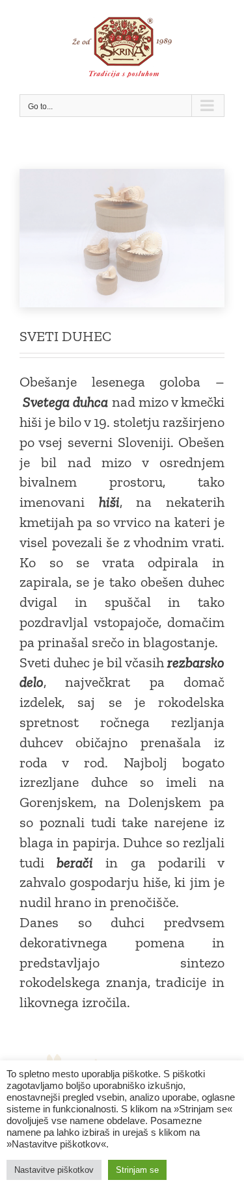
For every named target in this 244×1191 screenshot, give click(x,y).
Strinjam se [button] (137, 1170)
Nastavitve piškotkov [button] (54, 1170)
